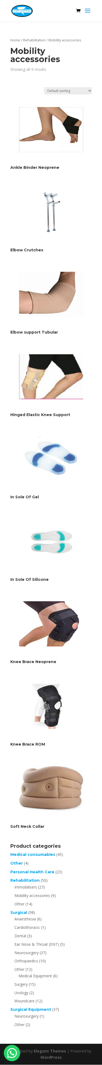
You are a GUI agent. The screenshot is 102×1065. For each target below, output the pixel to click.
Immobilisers (25, 887)
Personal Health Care (32, 871)
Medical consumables (32, 854)
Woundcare (24, 1000)
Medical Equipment (35, 975)
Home (15, 40)
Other (16, 863)
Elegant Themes (50, 1051)
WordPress (51, 1057)
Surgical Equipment (30, 1009)
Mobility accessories (32, 895)
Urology (21, 992)
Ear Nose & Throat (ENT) (36, 944)
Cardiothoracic (27, 927)
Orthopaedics (26, 960)
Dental (20, 935)
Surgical (18, 912)
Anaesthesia (25, 918)
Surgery (21, 984)
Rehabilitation (34, 40)
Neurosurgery (26, 952)
